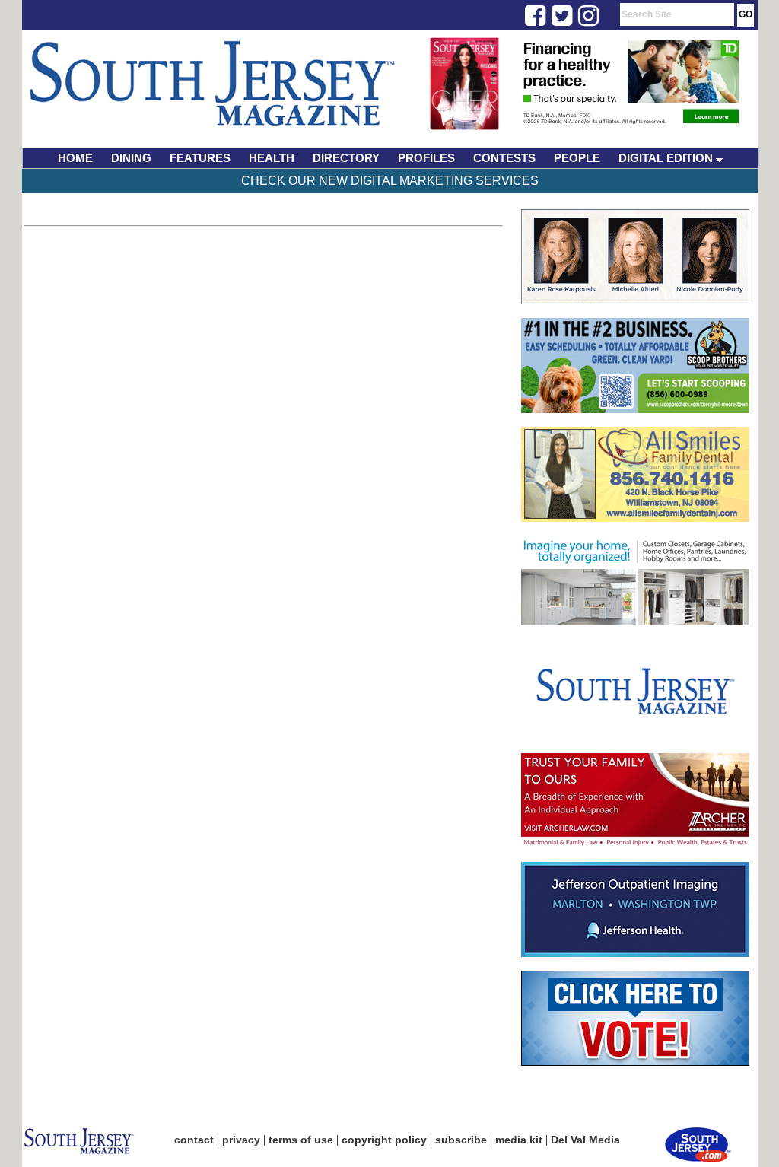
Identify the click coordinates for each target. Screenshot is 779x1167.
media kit (518, 1140)
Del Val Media (585, 1140)
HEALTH (271, 157)
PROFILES (426, 157)
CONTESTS (504, 157)
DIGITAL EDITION (667, 157)
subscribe (461, 1140)
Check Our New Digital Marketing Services (390, 180)
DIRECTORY (346, 157)
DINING (131, 157)
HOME (75, 157)
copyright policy (384, 1140)
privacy (241, 1140)
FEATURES (200, 157)
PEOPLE (577, 157)
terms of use (301, 1140)
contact (194, 1140)
